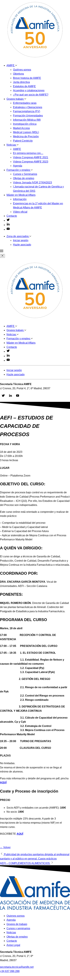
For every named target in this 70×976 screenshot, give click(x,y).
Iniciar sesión (20, 240)
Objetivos (18, 73)
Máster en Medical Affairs (21, 195)
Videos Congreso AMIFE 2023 (30, 161)
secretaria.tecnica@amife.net (17, 967)
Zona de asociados (18, 236)
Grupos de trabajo (17, 924)
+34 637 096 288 (10, 971)
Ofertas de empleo (23, 178)
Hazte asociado (22, 244)
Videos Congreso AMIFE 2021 (30, 157)
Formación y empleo (19, 170)
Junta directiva (21, 82)
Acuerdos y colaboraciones (28, 90)
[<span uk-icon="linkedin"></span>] (8, 224)
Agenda (17, 165)
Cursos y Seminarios (25, 174)
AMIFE (11, 65)
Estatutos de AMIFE (24, 86)
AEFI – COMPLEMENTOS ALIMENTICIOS (25, 863)
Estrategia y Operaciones (27, 107)
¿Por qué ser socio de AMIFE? (30, 94)
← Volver (5, 847)
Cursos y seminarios (18, 928)
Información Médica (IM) (27, 119)
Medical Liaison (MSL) (26, 132)
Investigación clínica (24, 124)
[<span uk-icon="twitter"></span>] (8, 220)
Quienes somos (16, 915)
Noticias (12, 144)
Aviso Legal (13, 945)
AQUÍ (20, 833)
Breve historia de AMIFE (27, 78)
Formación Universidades (28, 115)
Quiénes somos (22, 69)
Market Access (21, 128)
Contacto (12, 215)
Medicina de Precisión (26, 136)
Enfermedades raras (24, 103)
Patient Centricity (23, 140)
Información (20, 199)
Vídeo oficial (20, 211)
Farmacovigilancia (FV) (26, 111)
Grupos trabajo (15, 99)
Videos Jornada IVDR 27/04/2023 (32, 182)
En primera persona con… (28, 153)
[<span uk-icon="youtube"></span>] (8, 229)
